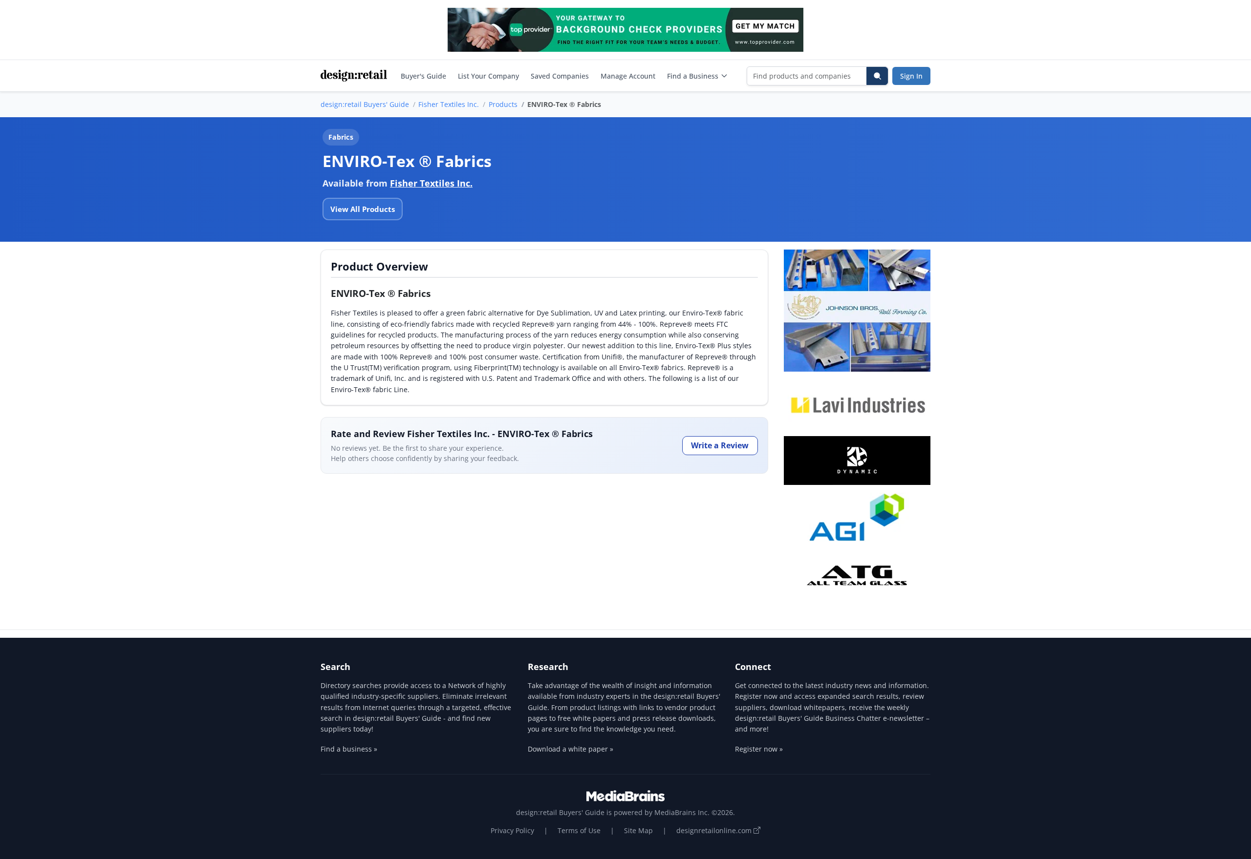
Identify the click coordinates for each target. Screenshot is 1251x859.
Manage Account (628, 76)
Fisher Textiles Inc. (448, 104)
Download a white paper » (570, 749)
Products (503, 104)
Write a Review (720, 445)
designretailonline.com (715, 830)
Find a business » (349, 749)
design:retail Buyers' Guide (365, 104)
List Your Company (488, 76)
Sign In (911, 76)
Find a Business (692, 76)
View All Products (362, 209)
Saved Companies (560, 76)
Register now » (759, 749)
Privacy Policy (512, 830)
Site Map (638, 830)
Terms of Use (579, 830)
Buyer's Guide (423, 76)
